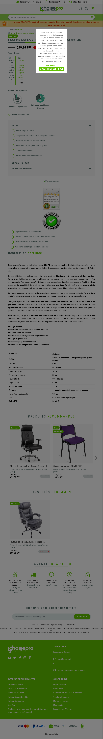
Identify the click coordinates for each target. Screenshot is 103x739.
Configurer (50, 65)
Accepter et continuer (51, 69)
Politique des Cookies (49, 53)
